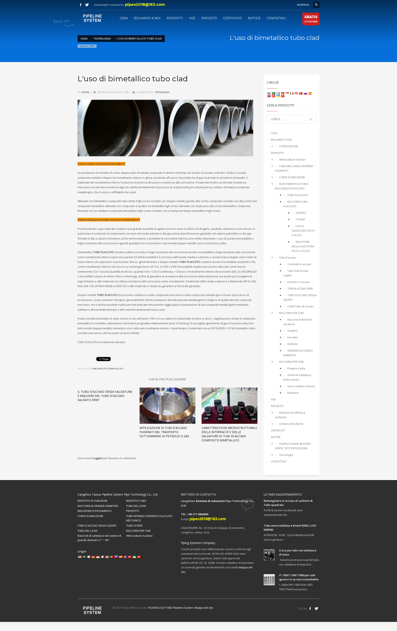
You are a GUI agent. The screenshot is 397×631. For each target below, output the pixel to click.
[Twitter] (87, 5)
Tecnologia (162, 92)
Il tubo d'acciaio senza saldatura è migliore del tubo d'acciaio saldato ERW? (105, 396)
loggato (98, 458)
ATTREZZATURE (288, 146)
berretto (292, 337)
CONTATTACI (278, 461)
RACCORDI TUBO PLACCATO (295, 204)
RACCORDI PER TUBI (291, 313)
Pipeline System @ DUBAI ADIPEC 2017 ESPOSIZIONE (293, 446)
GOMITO (301, 213)
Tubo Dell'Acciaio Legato (296, 273)
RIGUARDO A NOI (281, 139)
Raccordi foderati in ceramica (297, 322)
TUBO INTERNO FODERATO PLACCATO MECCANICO (149, 518)
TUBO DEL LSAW (136, 506)
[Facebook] (81, 5)
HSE (273, 399)
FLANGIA (292, 344)
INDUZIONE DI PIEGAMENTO (95, 511)
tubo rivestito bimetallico (107, 368)
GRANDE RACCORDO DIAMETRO (298, 353)
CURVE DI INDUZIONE (292, 177)
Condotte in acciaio (299, 264)
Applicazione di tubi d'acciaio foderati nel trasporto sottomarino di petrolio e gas (164, 432)
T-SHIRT (300, 219)
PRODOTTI (277, 153)
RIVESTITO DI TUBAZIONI (92, 501)
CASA (274, 133)
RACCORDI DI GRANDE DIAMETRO (98, 506)
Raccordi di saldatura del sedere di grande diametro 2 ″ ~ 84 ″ (99, 538)
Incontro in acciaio (298, 282)
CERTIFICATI (278, 430)
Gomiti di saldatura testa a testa (297, 377)
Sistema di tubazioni (210, 501)
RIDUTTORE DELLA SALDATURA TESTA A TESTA (303, 246)
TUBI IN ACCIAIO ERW (300, 288)
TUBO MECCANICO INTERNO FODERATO (294, 168)
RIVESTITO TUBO (136, 501)
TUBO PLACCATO (103, 252)
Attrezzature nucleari (292, 159)
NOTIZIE (276, 437)
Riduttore (293, 393)
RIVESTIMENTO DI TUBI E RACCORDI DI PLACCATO (292, 186)
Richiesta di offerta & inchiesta (290, 415)
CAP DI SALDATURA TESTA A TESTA (303, 230)
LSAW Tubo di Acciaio (300, 306)
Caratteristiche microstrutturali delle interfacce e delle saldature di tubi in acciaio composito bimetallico (229, 434)
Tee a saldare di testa (301, 386)
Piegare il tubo (296, 368)
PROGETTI (277, 406)
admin (85, 92)
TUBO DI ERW (134, 525)
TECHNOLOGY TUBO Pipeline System (170, 607)
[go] (311, 119)
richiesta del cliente (291, 424)
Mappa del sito (204, 607)
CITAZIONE (310, 18)
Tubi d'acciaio (287, 257)
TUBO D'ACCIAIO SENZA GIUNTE (299, 297)
